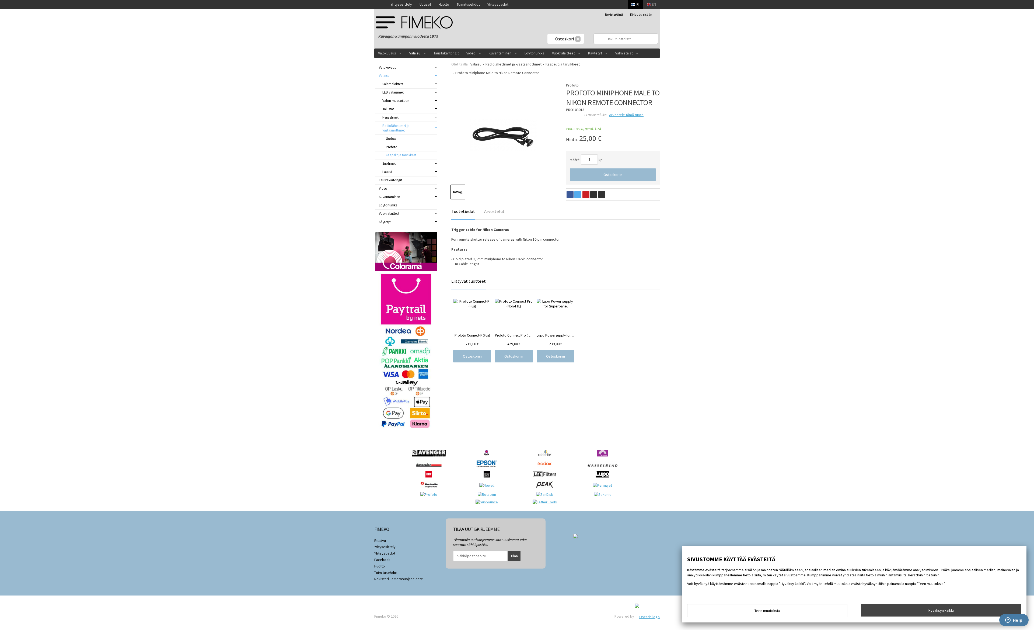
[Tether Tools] (546, 502)
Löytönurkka (534, 53)
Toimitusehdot (468, 4)
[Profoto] (430, 494)
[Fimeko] (416, 22)
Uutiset (425, 4)
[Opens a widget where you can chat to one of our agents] (1014, 620)
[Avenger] (430, 457)
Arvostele (626, 114)
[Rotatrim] (488, 494)
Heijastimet (390, 117)
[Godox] (545, 468)
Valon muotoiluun (395, 100)
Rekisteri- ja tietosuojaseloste (398, 578)
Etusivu (380, 540)
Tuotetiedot (463, 211)
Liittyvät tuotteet (468, 281)
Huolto (444, 4)
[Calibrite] (545, 457)
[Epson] (488, 468)
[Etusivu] (380, 4)
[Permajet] (604, 485)
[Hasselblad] (604, 468)
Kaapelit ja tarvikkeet (401, 155)
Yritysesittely (401, 4)
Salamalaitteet (392, 84)
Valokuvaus (387, 53)
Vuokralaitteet (563, 53)
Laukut (387, 171)
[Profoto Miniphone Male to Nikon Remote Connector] (503, 135)
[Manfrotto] (430, 489)
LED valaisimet (393, 92)
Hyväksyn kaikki (941, 610)
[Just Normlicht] (488, 478)
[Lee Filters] (546, 478)
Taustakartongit (446, 53)
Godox (391, 138)
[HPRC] (430, 478)
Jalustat (388, 109)
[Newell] (488, 485)
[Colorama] (603, 457)
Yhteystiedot (497, 4)
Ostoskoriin (612, 174)
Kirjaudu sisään (641, 14)
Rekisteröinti (614, 14)
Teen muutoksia (767, 610)
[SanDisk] (546, 494)
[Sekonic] (604, 494)
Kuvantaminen (500, 53)
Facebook (382, 559)
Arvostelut (494, 211)
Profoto (391, 147)
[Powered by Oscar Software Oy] (647, 616)
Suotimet (389, 163)
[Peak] (546, 489)
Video (471, 53)
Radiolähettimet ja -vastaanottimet (396, 128)
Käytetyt (595, 53)
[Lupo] (604, 478)
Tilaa (514, 555)
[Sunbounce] (488, 502)
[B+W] (488, 457)
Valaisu (414, 53)
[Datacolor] (430, 468)
